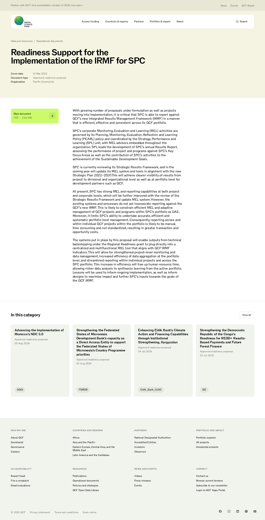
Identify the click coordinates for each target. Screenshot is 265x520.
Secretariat (17, 442)
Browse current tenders (209, 480)
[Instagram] (229, 511)
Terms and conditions (66, 512)
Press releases (142, 480)
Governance (17, 447)
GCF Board (248, 5)
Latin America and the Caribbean (91, 455)
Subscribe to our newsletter (212, 485)
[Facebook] (220, 511)
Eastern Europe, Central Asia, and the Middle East (94, 449)
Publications (80, 476)
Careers (15, 451)
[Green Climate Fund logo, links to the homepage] (25, 21)
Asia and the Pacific (84, 442)
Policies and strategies (85, 485)
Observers (140, 451)
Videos (138, 476)
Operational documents (49, 41)
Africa (76, 437)
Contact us (202, 476)
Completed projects (207, 447)
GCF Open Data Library (86, 490)
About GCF (17, 437)
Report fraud (18, 476)
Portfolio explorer (206, 437)
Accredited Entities (145, 442)
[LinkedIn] (237, 511)
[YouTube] (254, 511)
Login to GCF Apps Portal (210, 490)
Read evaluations (20, 485)
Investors (139, 447)
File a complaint (20, 480)
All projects (202, 442)
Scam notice (89, 512)
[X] (246, 511)
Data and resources (21, 41)
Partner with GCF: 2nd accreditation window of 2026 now (46, 5)
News (224, 5)
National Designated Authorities (152, 437)
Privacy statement (40, 512)
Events (234, 5)
